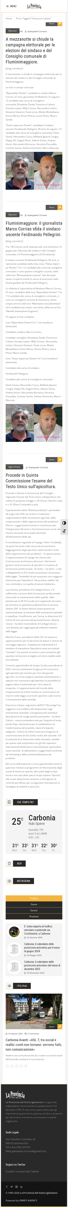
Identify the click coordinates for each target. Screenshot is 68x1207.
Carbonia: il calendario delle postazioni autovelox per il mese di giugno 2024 (42, 947)
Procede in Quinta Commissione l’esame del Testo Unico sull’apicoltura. (31, 481)
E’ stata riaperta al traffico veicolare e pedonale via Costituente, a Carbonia (38, 930)
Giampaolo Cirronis (37, 31)
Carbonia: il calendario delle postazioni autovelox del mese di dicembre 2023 (42, 965)
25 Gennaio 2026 (34, 937)
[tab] (34, 898)
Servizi (33, 910)
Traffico (34, 898)
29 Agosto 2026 (15, 1033)
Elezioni (12, 30)
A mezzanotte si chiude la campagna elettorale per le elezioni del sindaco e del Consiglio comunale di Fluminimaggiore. (30, 51)
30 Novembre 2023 (35, 972)
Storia (34, 904)
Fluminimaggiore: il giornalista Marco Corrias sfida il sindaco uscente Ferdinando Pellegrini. (34, 229)
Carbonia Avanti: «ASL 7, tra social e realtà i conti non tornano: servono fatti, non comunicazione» (34, 1045)
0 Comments (33, 1033)
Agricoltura (14, 466)
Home (9, 18)
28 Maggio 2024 (34, 955)
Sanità (11, 996)
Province (34, 916)
